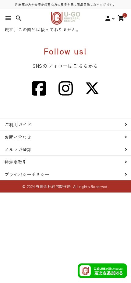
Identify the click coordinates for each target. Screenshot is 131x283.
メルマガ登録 (18, 149)
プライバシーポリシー (27, 174)
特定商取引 (16, 162)
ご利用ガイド (18, 124)
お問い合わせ (18, 137)
